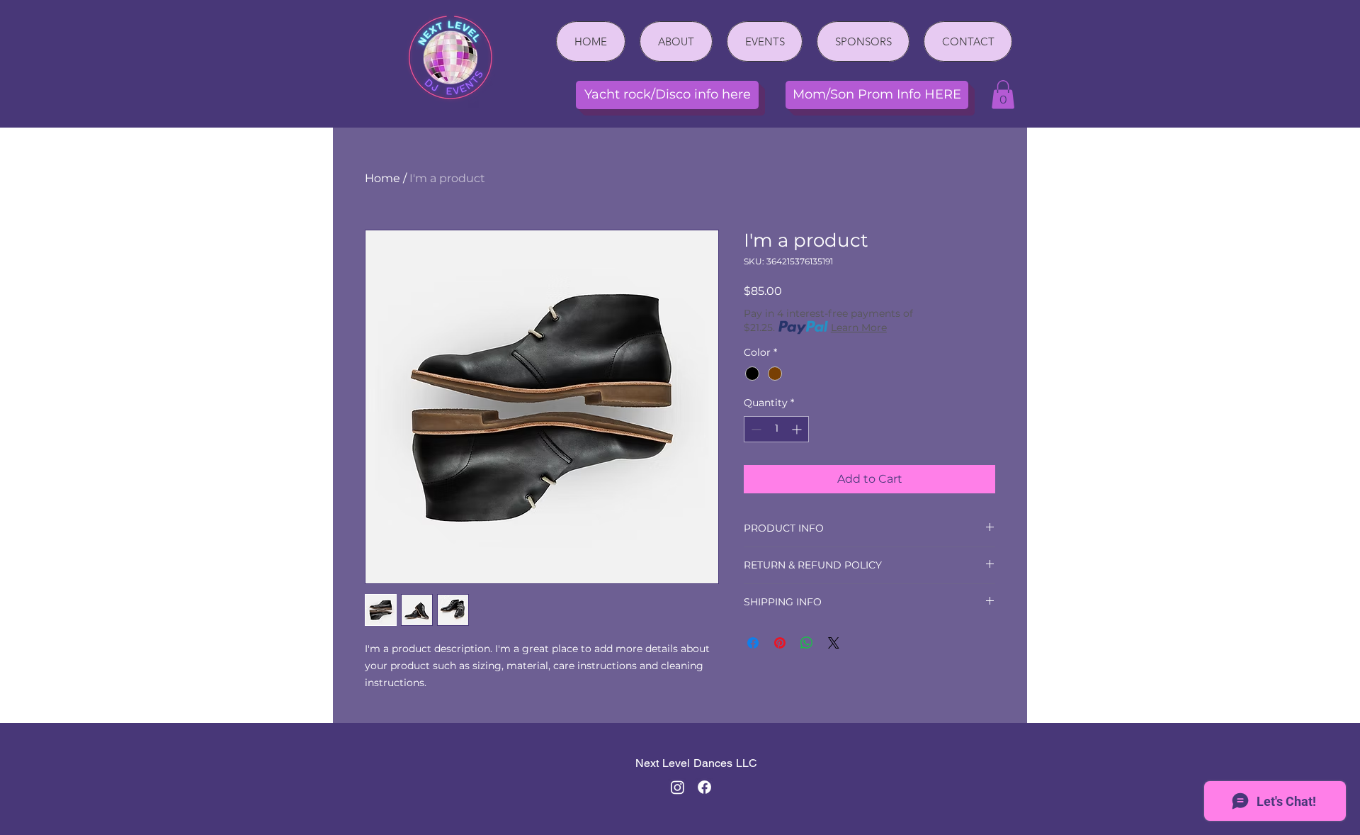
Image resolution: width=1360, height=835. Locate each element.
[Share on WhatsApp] (806, 642)
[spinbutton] (776, 429)
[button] (1003, 94)
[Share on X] (833, 642)
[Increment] (798, 429)
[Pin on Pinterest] (779, 642)
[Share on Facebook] (752, 642)
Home (382, 178)
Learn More (859, 327)
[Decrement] (755, 429)
